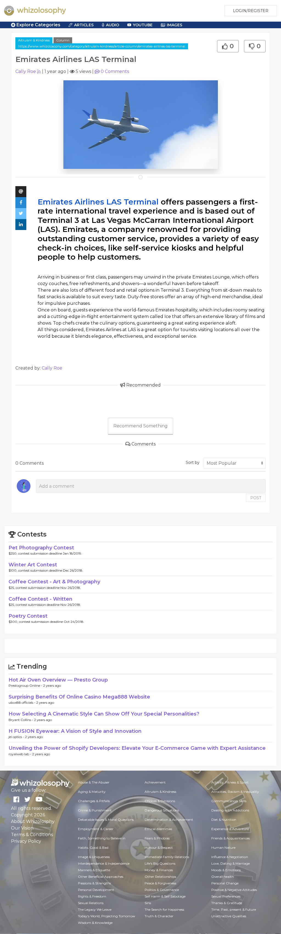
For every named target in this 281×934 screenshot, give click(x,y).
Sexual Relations (90, 903)
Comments (115, 71)
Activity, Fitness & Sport (230, 782)
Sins (148, 903)
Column (62, 40)
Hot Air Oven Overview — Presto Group (58, 680)
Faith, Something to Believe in (101, 838)
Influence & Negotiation (229, 857)
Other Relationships (160, 877)
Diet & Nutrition (223, 819)
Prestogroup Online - (26, 685)
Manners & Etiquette (94, 870)
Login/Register (250, 10)
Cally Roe (25, 71)
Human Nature (223, 847)
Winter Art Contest (33, 565)
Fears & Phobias (157, 838)
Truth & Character (159, 916)
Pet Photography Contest (41, 548)
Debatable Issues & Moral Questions (106, 819)
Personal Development (96, 890)
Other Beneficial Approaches (100, 877)
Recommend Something (140, 425)
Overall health (222, 877)
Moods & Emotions (226, 870)
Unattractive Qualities (228, 916)
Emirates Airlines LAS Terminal (98, 201)
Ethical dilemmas (158, 829)
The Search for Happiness (164, 909)
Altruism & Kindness (34, 40)
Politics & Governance (162, 890)
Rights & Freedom (92, 896)
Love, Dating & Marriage (230, 863)
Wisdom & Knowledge (95, 923)
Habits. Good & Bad (93, 847)
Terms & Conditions (32, 834)
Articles (84, 24)
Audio (112, 24)
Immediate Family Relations (167, 857)
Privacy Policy (26, 841)
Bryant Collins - (21, 720)
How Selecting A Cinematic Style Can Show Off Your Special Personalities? (104, 714)
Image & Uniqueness (94, 857)
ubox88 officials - (22, 702)
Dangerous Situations (162, 810)
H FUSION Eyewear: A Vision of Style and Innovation (75, 731)
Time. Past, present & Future (233, 909)
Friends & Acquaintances (230, 838)
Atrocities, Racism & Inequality (235, 792)
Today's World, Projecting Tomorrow (106, 916)
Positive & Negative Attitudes (234, 890)
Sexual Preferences (225, 896)
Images (174, 24)
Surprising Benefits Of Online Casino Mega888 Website (79, 697)
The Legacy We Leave (94, 909)
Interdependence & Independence (104, 863)
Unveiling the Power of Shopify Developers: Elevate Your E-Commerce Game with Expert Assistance (137, 748)
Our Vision (22, 828)
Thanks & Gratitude (226, 903)
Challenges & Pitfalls (94, 801)
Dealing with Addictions (230, 810)
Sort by (192, 462)
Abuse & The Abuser (93, 782)
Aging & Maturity (92, 792)
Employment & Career (96, 829)
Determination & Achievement (169, 819)
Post (255, 497)
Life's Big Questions (160, 863)
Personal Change (224, 883)
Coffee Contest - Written (40, 599)
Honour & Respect (159, 847)
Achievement (155, 782)
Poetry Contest (28, 616)
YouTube (143, 24)
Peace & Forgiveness (160, 883)
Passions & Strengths (94, 883)
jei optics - (17, 737)
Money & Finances (159, 870)
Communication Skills (228, 801)
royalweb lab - (20, 754)
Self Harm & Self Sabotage (165, 896)
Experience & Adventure (230, 829)
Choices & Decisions (160, 801)
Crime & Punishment (95, 810)
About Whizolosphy (33, 821)
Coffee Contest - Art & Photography (54, 582)
